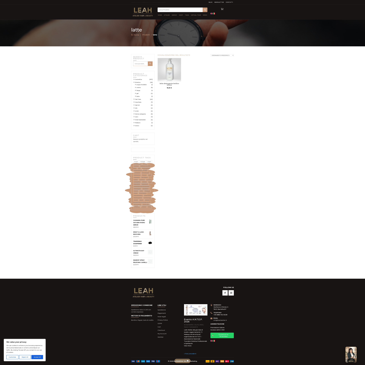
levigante (137, 182)
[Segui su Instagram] (231, 293)
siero (136, 117)
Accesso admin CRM (217, 330)
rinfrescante (138, 198)
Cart (159, 327)
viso (149, 207)
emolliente (145, 173)
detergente (146, 168)
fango (138, 90)
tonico (137, 125)
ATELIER (167, 15)
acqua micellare (141, 84)
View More (187, 346)
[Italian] (214, 13)
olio (136, 108)
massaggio (137, 188)
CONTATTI (229, 2)
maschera (138, 102)
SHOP (181, 15)
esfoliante (137, 175)
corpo (145, 164)
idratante (136, 177)
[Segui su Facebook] (225, 293)
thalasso (137, 122)
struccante (137, 204)
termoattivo (146, 204)
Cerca (150, 63)
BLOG (210, 2)
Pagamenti (162, 313)
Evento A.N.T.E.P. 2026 (193, 320)
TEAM (187, 15)
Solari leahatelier (140, 119)
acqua (136, 161)
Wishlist (160, 337)
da (139, 168)
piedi (135, 193)
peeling (147, 191)
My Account (162, 334)
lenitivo (149, 179)
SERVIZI (174, 15)
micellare (145, 188)
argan (149, 161)
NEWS (205, 15)
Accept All (37, 357)
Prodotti (146, 35)
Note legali (162, 317)
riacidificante (138, 195)
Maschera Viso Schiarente (141, 186)
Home (136, 35)
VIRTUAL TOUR (196, 15)
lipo (150, 182)
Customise (12, 357)
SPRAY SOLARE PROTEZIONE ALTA (141, 201)
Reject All (25, 357)
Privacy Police (163, 320)
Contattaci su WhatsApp (223, 335)
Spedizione (162, 310)
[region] (25, 350)
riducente (148, 195)
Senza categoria (140, 114)
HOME (160, 15)
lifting (144, 182)
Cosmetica (138, 79)
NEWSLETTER (219, 2)
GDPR (160, 323)
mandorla (137, 184)
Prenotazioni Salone (217, 327)
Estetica (137, 82)
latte (138, 96)
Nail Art (137, 105)
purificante (143, 193)
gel (137, 93)
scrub (137, 111)
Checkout (161, 330)
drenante (137, 173)
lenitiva (142, 179)
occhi (136, 191)
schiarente (147, 198)
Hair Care (138, 99)
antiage (142, 161)
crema (138, 87)
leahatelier (189, 325)
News (186, 327)
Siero (141, 200)
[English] (211, 13)
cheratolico (137, 164)
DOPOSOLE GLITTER (140, 170)
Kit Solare (144, 177)
